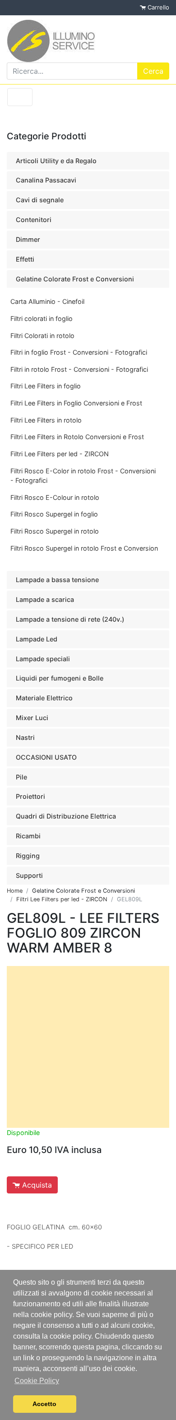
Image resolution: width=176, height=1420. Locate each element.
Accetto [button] (44, 1403)
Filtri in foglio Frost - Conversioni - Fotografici (78, 352)
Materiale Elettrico (44, 698)
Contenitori (33, 219)
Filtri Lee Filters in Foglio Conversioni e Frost (76, 403)
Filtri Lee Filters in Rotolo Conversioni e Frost (77, 437)
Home (15, 890)
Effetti (25, 259)
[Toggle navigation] (19, 97)
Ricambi (28, 836)
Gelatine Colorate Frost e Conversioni (75, 279)
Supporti (29, 875)
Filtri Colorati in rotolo (42, 335)
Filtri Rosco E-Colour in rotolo (54, 497)
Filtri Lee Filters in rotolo (46, 420)
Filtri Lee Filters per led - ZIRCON (59, 454)
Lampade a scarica (45, 599)
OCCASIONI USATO (46, 757)
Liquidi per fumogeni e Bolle (59, 678)
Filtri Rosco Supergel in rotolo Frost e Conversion (84, 548)
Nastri (25, 737)
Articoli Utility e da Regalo (56, 161)
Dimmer (28, 239)
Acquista (36, 1184)
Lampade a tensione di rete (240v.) (70, 619)
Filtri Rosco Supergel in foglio (54, 514)
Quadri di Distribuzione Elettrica (66, 816)
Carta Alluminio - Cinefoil (47, 301)
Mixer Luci (32, 717)
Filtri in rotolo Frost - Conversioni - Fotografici (79, 369)
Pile (21, 777)
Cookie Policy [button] (36, 1380)
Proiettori (30, 796)
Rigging (28, 855)
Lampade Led (36, 639)
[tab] (88, 161)
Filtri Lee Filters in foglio (45, 386)
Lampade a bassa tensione (57, 579)
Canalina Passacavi (46, 180)
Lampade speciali (43, 659)
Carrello (157, 7)
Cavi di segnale (40, 200)
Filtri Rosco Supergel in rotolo (54, 531)
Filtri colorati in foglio (41, 318)
